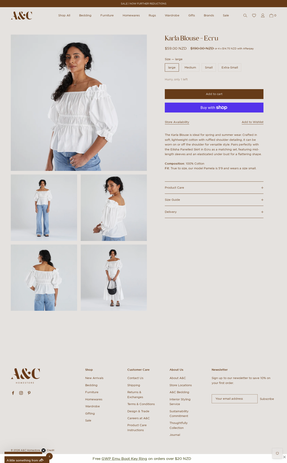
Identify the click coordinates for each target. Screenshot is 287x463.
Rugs (152, 15)
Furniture (107, 15)
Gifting (90, 413)
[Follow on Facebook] (13, 393)
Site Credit (47, 450)
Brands (209, 15)
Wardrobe (172, 15)
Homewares (131, 15)
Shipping (133, 385)
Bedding (85, 15)
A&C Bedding (179, 392)
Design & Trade (138, 411)
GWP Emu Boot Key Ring (124, 458)
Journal (175, 435)
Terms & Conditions (141, 404)
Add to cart (214, 94)
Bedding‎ (91, 385)
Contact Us (135, 378)
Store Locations (181, 385)
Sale (226, 15)
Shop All (64, 15)
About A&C (178, 378)
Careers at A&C (138, 418)
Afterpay (248, 48)
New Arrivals (94, 378)
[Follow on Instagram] (21, 393)
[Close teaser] (43, 450)
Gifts (191, 15)
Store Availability (177, 122)
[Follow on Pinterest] (29, 393)
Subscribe (267, 399)
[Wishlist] (254, 15)
